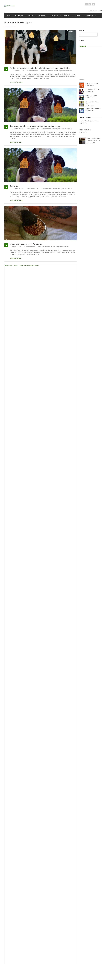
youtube (96, 4)
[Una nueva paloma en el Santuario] (40, 223)
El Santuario (19, 16)
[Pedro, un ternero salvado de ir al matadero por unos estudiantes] (40, 47)
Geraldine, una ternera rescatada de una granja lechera (35, 126)
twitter (90, 4)
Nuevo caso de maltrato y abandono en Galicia (94, 139)
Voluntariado (42, 16)
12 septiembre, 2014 (18, 129)
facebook (86, 4)
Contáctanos (89, 16)
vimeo (93, 4)
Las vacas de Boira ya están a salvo (89, 121)
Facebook (82, 46)
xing (100, 4)
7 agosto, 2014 (16, 247)
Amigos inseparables (85, 130)
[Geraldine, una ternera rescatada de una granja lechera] (40, 105)
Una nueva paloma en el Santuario (26, 244)
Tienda (77, 16)
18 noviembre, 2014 (18, 71)
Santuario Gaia (33, 71)
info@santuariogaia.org (95, 10)
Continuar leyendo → (16, 82)
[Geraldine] (40, 165)
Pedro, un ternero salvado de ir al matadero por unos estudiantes (40, 68)
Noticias (30, 16)
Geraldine (14, 186)
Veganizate (66, 16)
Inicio (8, 16)
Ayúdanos (55, 16)
